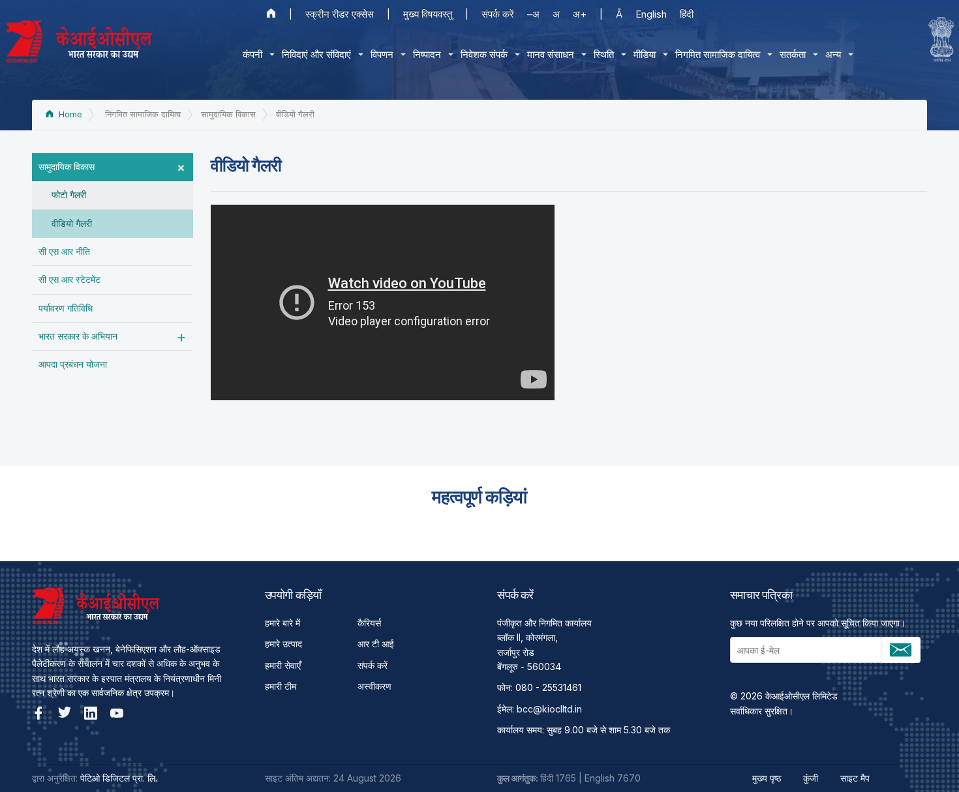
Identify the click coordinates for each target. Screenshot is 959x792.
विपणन (382, 54)
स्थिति (604, 54)
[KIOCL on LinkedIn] (90, 713)
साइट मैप (855, 778)
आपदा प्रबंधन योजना (72, 364)
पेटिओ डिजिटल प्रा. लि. (118, 778)
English (651, 14)
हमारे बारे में (282, 622)
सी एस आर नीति (64, 251)
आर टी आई (376, 643)
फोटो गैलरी (69, 194)
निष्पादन (427, 54)
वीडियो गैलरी (72, 223)
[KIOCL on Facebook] (38, 713)
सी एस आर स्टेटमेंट (69, 279)
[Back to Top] (926, 759)
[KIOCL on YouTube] (116, 713)
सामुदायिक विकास (66, 166)
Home (69, 114)
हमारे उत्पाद (283, 643)
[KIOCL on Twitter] (64, 713)
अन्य (833, 54)
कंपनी (252, 54)
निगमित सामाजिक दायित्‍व (717, 54)
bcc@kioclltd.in (549, 708)
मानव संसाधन (550, 54)
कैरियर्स (369, 622)
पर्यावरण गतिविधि (65, 308)
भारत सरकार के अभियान (77, 336)
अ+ (579, 14)
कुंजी (810, 778)
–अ (533, 14)
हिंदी (686, 14)
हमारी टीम (280, 686)
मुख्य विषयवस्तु (427, 14)
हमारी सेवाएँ (283, 665)
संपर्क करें (497, 14)
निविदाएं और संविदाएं (316, 54)
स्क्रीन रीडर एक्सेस (339, 14)
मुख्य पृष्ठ (766, 778)
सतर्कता (793, 54)
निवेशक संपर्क (484, 54)
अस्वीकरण (374, 686)
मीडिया (644, 54)
